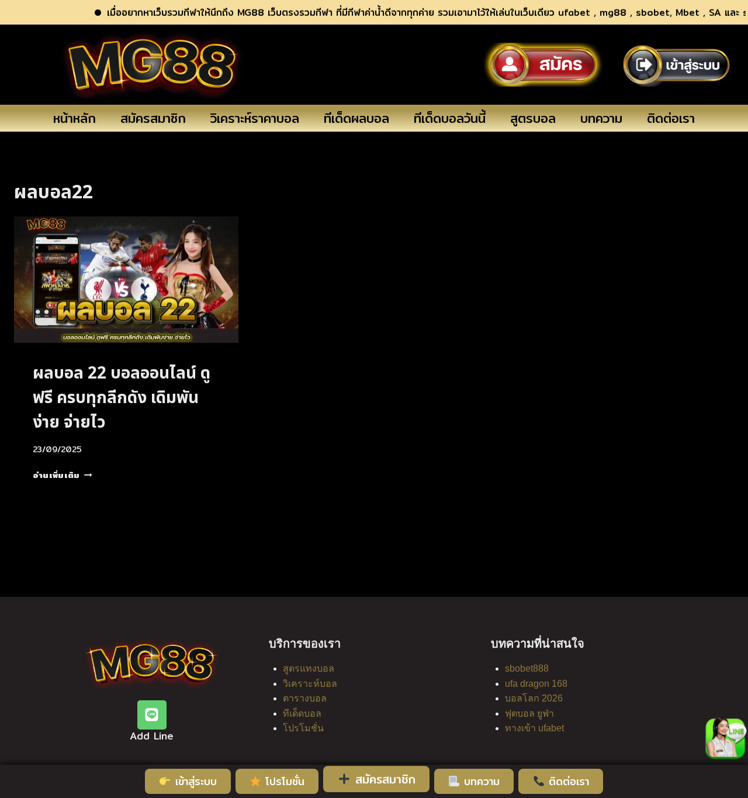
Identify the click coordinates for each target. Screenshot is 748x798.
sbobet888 (527, 668)
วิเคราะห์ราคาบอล (254, 118)
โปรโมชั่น (303, 728)
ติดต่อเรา (671, 118)
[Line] (152, 715)
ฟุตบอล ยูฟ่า (529, 713)
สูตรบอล (533, 118)
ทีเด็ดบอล (302, 713)
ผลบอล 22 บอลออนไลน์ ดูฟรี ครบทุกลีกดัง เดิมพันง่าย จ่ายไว (121, 398)
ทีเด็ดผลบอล (356, 118)
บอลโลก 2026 (534, 698)
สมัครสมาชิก (153, 118)
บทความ (601, 118)
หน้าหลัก (74, 118)
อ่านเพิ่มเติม (62, 475)
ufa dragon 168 (536, 684)
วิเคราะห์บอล (310, 684)
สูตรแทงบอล (308, 668)
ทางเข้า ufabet (534, 728)
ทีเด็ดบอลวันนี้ (450, 118)
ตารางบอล (305, 698)
